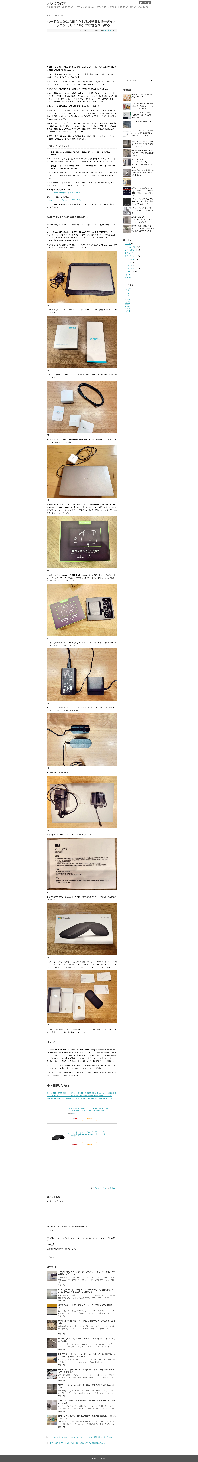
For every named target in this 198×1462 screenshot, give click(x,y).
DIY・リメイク (130, 259)
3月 (128, 291)
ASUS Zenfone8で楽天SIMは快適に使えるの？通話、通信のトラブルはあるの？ (142, 201)
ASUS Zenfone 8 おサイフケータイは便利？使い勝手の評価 (142, 210)
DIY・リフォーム (131, 256)
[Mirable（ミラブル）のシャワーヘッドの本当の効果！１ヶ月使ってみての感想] (52, 1343)
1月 (128, 296)
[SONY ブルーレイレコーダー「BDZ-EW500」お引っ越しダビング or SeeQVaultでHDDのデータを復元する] (52, 1294)
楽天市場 (74, 1119)
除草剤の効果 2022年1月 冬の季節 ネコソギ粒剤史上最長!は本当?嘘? (142, 152)
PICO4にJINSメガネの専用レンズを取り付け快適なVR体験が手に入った (142, 114)
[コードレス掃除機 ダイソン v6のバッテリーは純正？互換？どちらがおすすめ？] (52, 1405)
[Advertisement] (82, 48)
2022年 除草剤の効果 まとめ (142, 122)
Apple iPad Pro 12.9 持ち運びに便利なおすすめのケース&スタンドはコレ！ (142, 172)
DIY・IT (128, 244)
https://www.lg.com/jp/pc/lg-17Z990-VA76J (64, 200)
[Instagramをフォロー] (145, 2)
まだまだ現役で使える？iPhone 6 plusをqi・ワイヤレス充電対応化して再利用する (81, 1437)
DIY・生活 (107, 30)
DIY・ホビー (129, 253)
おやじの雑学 (56, 3)
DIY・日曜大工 (130, 268)
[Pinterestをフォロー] (149, 2)
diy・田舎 (128, 275)
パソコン (105, 1188)
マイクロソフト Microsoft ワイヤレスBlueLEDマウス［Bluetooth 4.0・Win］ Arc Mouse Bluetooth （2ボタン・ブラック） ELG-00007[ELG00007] (90, 1134)
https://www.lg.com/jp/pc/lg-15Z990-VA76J (64, 193)
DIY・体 (128, 262)
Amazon (89, 1119)
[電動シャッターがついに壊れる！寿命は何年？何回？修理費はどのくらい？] (52, 1389)
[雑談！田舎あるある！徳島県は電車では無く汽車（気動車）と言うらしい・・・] (52, 1420)
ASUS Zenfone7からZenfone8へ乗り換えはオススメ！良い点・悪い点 (142, 219)
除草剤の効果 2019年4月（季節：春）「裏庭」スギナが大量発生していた (77, 1443)
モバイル (112, 1188)
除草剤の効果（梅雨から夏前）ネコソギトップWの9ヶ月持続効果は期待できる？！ (142, 228)
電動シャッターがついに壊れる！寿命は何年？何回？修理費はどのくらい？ (142, 143)
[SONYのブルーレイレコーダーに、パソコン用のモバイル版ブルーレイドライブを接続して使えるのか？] (52, 1358)
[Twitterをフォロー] (141, 2)
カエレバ (73, 1113)
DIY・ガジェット (131, 250)
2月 (128, 293)
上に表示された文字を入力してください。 (62, 1249)
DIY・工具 (129, 265)
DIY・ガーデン (130, 247)
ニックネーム (52, 1230)
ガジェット (97, 1188)
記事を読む (61, 1285)
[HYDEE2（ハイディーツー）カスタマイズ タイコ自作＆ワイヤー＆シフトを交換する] (52, 1374)
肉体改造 (128, 278)
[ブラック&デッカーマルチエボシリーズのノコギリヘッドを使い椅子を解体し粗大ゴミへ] (52, 1276)
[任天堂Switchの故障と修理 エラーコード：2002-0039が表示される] (52, 1309)
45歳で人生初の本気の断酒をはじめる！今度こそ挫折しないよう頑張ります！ (142, 105)
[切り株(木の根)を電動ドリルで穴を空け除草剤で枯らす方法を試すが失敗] (52, 1325)
